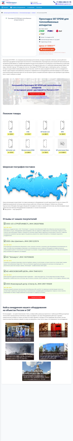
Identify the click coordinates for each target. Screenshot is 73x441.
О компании (30, 7)
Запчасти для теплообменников (11, 12)
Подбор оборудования (18, 7)
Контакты (39, 7)
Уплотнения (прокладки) (25, 12)
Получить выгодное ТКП (36, 93)
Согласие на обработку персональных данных (40, 97)
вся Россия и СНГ (36, 3)
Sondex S (34, 12)
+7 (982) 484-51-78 (63, 2)
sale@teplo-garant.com (64, 4)
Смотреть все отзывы (36, 297)
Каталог (6, 7)
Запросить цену (48, 49)
